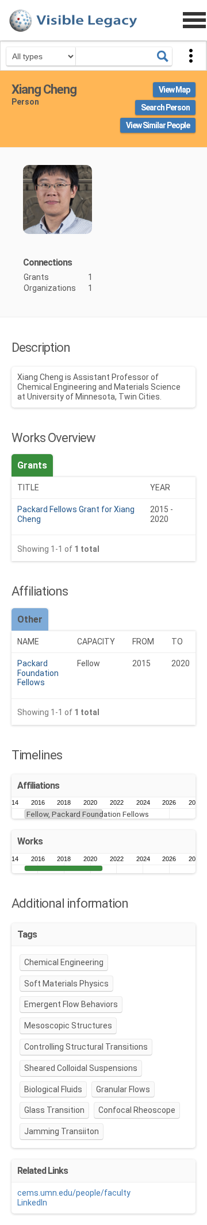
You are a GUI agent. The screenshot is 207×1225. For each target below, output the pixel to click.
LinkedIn (32, 1202)
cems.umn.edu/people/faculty (74, 1192)
